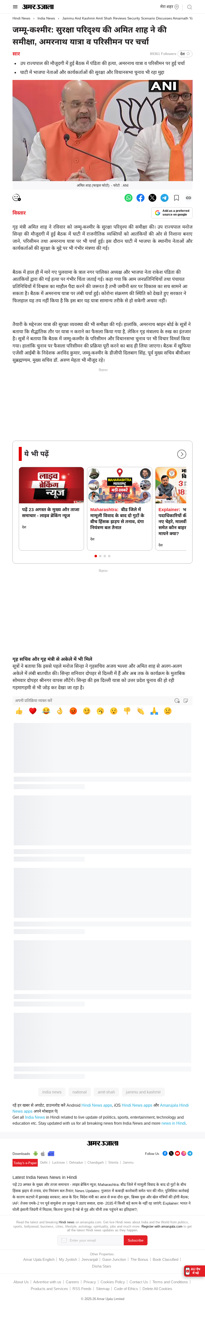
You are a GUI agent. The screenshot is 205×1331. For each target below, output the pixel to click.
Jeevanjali (90, 1259)
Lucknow (58, 1162)
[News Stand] (51, 1153)
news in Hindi (174, 1123)
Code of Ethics (126, 1289)
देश (182, 54)
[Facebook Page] (165, 1153)
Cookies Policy (112, 1282)
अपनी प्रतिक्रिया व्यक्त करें (33, 700)
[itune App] (43, 1153)
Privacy (90, 1282)
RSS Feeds (82, 1289)
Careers (72, 1282)
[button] (95, 556)
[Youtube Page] (177, 1153)
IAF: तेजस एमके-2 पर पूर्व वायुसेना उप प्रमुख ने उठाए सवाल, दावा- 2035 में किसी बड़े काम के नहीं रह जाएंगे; (87, 1203)
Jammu (128, 1162)
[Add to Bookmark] (176, 198)
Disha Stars (101, 1266)
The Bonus (139, 1259)
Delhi (44, 1162)
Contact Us (139, 1282)
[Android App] (35, 1153)
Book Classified (165, 1259)
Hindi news (66, 1222)
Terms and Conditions (170, 1282)
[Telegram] (190, 1153)
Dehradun (76, 1162)
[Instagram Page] (183, 1153)
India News (46, 18)
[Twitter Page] (171, 1153)
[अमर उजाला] (38, 8)
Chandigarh (96, 1162)
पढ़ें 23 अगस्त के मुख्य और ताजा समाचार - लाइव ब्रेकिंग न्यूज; (54, 1184)
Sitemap (103, 1289)
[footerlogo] (102, 1143)
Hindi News (21, 18)
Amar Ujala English (38, 1259)
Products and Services (49, 1289)
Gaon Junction (114, 1259)
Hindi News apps (97, 1105)
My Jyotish (68, 1259)
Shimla (113, 1162)
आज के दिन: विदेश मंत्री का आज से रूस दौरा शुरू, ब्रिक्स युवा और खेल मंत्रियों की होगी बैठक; (125, 1197)
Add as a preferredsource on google (175, 212)
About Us (21, 1282)
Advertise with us (47, 1282)
